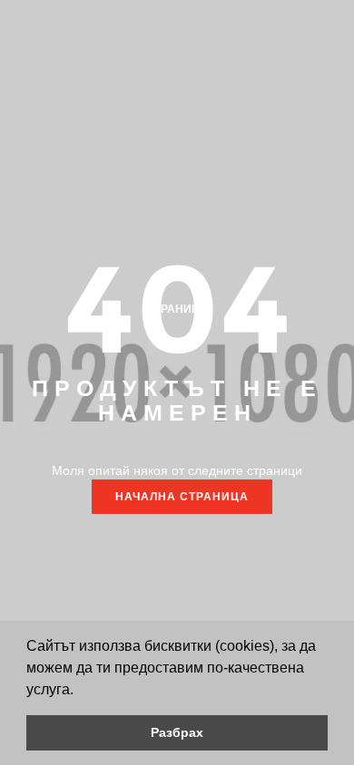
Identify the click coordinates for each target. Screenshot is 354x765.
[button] (80, 690)
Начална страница (182, 496)
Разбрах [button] (177, 732)
